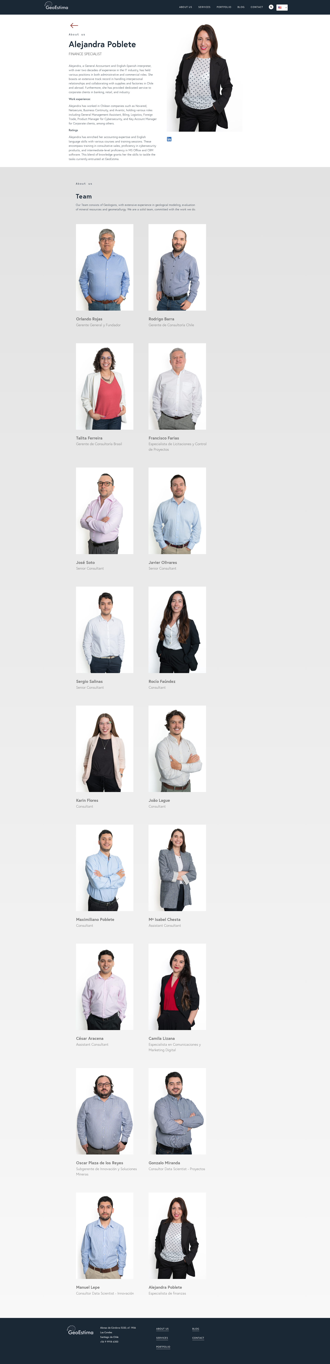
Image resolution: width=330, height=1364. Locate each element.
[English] (280, 7)
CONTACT (198, 1337)
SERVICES (162, 1337)
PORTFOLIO (163, 1346)
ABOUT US (162, 1328)
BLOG (195, 1328)
